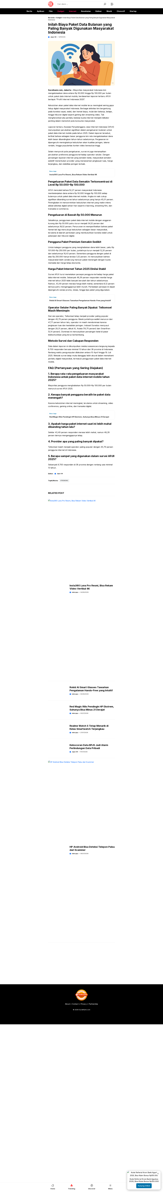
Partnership (93, 1004)
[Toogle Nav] (112, 4)
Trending (64, 480)
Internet (72, 11)
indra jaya (75, 694)
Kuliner (98, 11)
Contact (75, 1004)
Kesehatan (86, 11)
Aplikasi (40, 11)
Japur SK (53, 37)
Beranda (51, 18)
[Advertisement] (81, 964)
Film (51, 11)
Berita (29, 11)
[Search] (105, 4)
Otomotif (121, 11)
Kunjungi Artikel (144, 1186)
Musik (109, 11)
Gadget (60, 11)
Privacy (84, 1004)
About (67, 1004)
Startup (133, 11)
